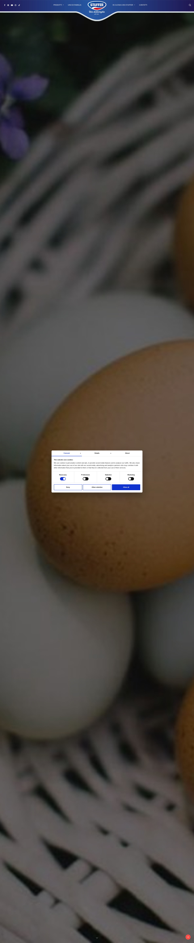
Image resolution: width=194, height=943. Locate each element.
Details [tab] (97, 453)
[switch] (86, 478)
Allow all (126, 487)
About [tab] (127, 453)
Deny (68, 487)
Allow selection (97, 487)
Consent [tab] (67, 453)
